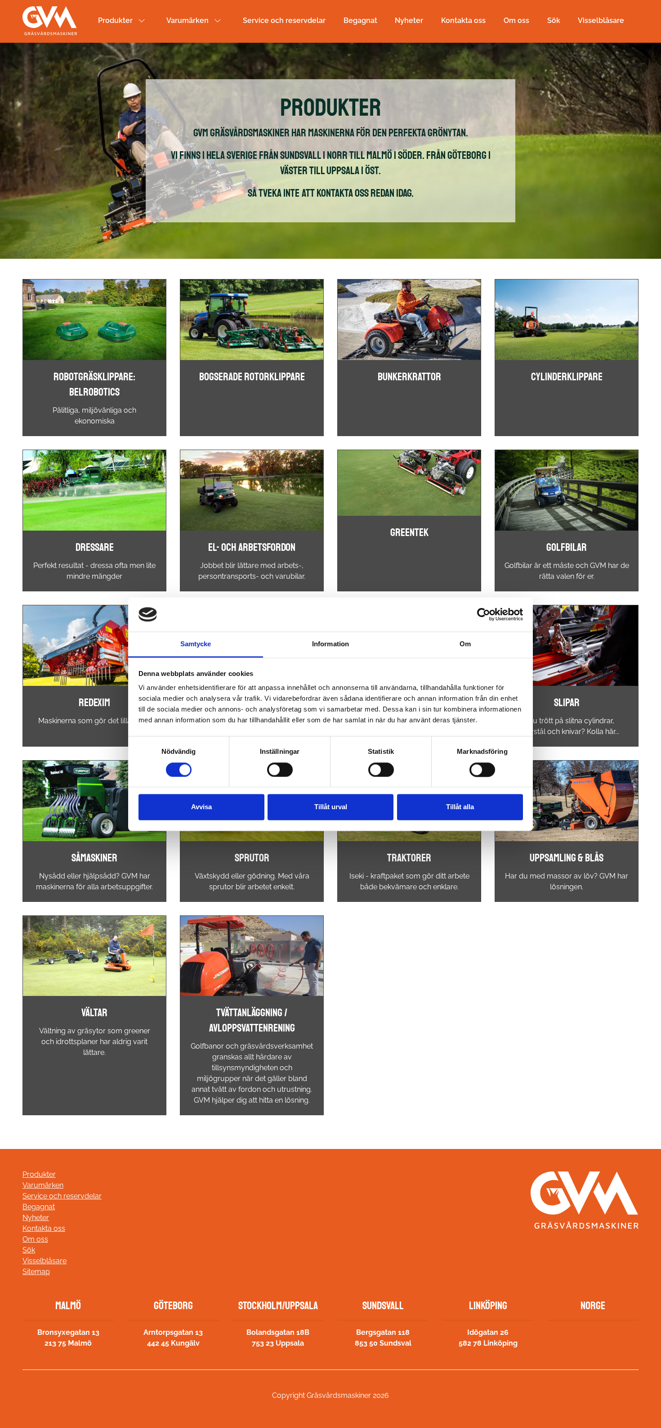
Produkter (115, 20)
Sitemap (36, 1271)
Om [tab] (465, 644)
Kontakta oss (463, 20)
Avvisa (201, 807)
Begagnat (360, 20)
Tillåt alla (460, 807)
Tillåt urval (330, 807)
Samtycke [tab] (195, 644)
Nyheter (409, 20)
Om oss (516, 20)
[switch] (280, 769)
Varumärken (187, 20)
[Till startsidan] (49, 20)
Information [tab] (330, 644)
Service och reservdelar (284, 20)
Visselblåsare (601, 20)
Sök (553, 20)
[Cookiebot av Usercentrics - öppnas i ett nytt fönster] (483, 614)
